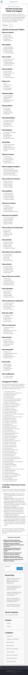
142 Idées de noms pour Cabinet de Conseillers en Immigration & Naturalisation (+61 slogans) (14, 545)
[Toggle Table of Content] (9, 26)
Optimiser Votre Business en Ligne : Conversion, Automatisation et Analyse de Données (14, 588)
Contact (15, 673)
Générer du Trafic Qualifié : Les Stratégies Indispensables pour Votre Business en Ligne (13, 600)
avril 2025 (9, 626)
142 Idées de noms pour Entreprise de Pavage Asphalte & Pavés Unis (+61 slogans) (12, 549)
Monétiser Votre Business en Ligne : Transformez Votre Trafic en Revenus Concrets (14, 594)
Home (12, 673)
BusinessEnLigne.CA (18, 670)
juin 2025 (8, 623)
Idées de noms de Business (14, 6)
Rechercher (7, 566)
